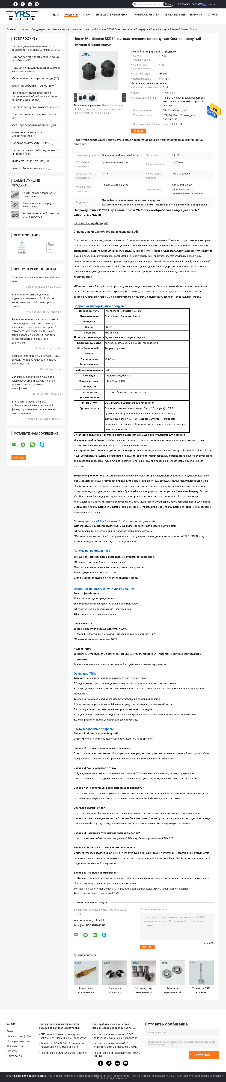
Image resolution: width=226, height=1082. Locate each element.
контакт (138, 131)
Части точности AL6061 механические (64, 1052)
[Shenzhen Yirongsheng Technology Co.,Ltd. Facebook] (15, 4)
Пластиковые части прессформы (34, 114)
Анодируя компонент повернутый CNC (96, 893)
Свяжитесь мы (174, 14)
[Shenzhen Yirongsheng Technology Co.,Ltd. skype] (44, 444)
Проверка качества (146, 14)
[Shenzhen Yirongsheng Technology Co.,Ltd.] (22, 15)
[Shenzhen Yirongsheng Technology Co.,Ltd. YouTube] (37, 4)
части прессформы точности (31, 85)
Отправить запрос (189, 4)
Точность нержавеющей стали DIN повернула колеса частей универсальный (172, 990)
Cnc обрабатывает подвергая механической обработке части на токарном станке (34, 96)
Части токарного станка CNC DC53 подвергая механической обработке (115, 1036)
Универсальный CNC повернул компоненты (162, 888)
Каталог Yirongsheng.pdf (91, 223)
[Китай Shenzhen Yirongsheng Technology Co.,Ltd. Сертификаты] (21, 247)
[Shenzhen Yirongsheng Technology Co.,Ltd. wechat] (34, 444)
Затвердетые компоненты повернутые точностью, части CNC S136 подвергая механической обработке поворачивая (143, 990)
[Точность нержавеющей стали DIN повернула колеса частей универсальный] (172, 973)
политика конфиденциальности (25, 1075)
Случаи (213, 14)
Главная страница (17, 29)
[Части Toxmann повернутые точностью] (15, 195)
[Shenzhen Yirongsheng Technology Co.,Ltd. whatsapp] (25, 444)
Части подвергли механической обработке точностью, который (32, 48)
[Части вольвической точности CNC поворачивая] (15, 215)
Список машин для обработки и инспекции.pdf (106, 231)
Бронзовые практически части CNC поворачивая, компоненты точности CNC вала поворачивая (86, 990)
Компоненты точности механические (26, 134)
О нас (87, 14)
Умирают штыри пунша (27, 161)
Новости (196, 14)
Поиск (168, 4)
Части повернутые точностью (65, 29)
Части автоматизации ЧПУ (29, 143)
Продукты (71, 14)
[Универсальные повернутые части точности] (15, 205)
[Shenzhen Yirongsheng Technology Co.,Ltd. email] (15, 444)
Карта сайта (14, 1056)
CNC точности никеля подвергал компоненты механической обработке (63, 1036)
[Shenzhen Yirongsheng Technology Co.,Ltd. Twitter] (22, 4)
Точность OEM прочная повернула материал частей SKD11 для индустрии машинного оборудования (201, 990)
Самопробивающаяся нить (29, 168)
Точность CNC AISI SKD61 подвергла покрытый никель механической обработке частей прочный (62, 1045)
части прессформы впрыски (30, 125)
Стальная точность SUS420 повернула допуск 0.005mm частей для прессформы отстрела (115, 990)
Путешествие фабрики (111, 14)
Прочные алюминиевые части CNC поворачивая (107, 888)
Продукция (38, 29)
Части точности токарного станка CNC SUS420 (117, 1054)
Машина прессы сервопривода (32, 78)
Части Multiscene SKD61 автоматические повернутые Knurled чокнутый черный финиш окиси (99, 109)
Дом (56, 14)
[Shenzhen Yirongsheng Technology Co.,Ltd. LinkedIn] (30, 4)
